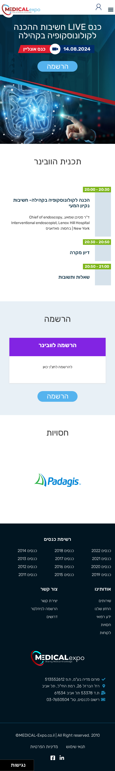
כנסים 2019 (101, 574)
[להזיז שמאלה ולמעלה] (4, 763)
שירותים (105, 600)
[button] (110, 9)
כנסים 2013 (27, 558)
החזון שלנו (103, 608)
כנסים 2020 (101, 566)
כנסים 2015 (64, 574)
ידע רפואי (104, 616)
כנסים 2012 (27, 566)
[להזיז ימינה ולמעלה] (7, 763)
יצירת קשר (49, 600)
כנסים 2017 (64, 558)
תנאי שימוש (75, 746)
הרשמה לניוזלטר (44, 608)
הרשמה (57, 66)
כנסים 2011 (27, 574)
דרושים (52, 616)
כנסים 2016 (64, 566)
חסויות (106, 624)
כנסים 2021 (101, 558)
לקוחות (105, 632)
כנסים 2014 (27, 550)
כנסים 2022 (101, 550)
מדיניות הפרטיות (44, 746)
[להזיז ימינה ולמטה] (7, 766)
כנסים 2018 (64, 550)
